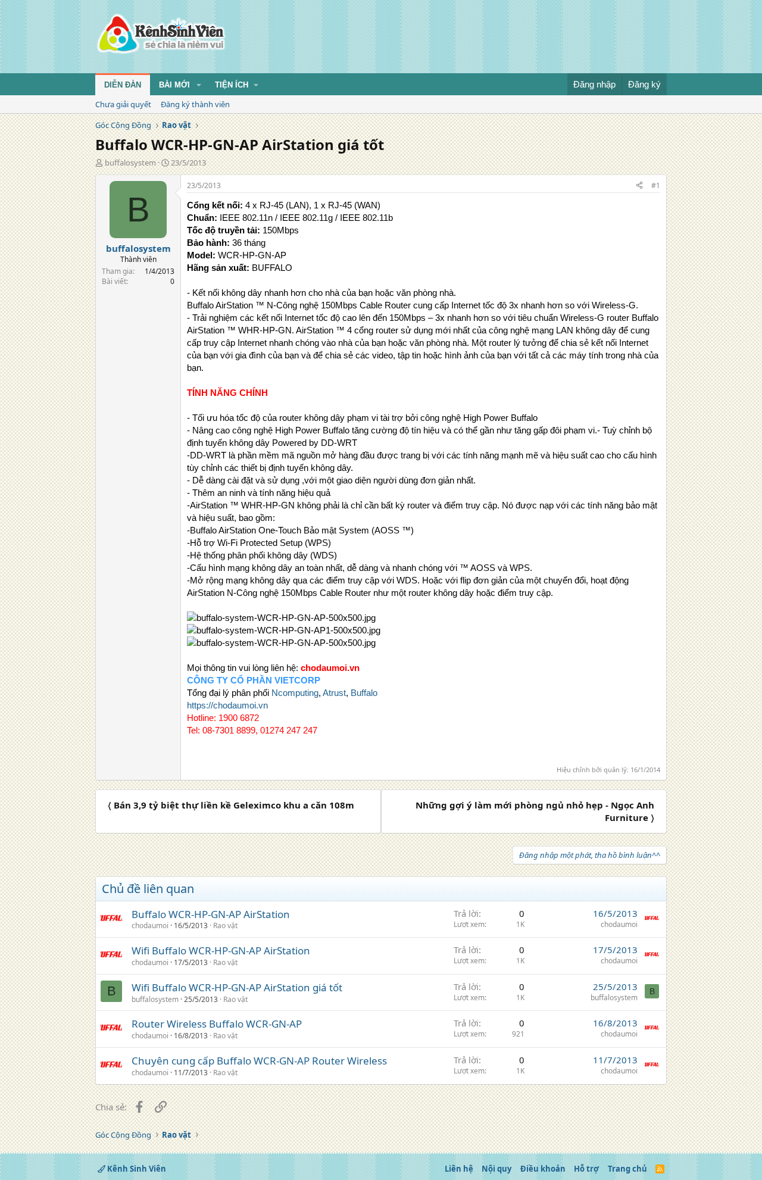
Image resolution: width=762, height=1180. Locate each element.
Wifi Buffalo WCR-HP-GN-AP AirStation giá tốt (237, 987)
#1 (655, 185)
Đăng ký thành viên (195, 104)
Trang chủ (627, 1168)
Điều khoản (543, 1168)
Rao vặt (225, 925)
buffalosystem (130, 162)
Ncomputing (294, 693)
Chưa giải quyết (123, 104)
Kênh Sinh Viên (135, 1168)
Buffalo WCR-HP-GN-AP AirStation (211, 914)
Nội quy (496, 1168)
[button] (199, 85)
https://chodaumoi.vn (227, 705)
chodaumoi (150, 925)
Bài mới (174, 84)
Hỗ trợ (586, 1168)
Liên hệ (459, 1168)
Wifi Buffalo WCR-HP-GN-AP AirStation (221, 950)
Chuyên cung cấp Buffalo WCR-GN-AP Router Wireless (259, 1060)
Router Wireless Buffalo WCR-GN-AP (217, 1024)
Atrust (334, 693)
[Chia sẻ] (639, 186)
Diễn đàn (122, 84)
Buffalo (364, 693)
